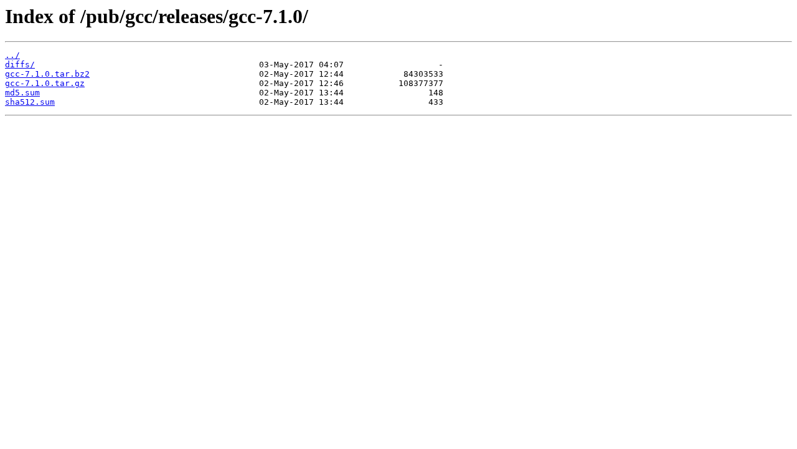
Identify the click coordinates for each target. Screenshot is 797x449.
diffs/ (20, 64)
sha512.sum (30, 102)
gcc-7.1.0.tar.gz (45, 83)
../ (12, 55)
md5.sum (22, 92)
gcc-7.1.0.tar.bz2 (47, 74)
